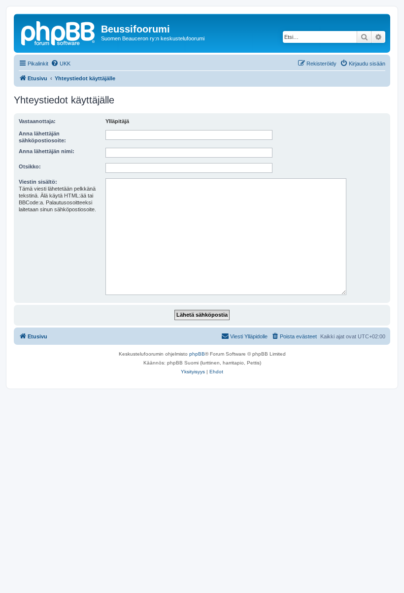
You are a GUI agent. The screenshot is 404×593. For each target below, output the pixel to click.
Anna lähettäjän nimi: (46, 151)
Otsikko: (30, 166)
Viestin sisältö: (38, 182)
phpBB (197, 354)
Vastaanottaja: (37, 121)
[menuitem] (60, 63)
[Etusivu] (58, 32)
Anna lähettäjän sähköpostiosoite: (42, 137)
